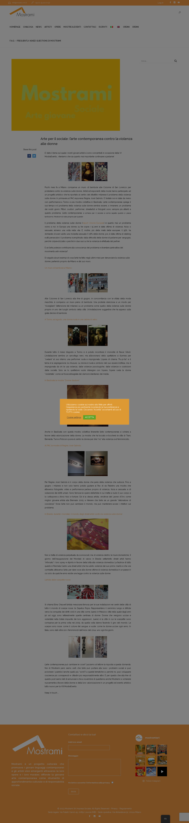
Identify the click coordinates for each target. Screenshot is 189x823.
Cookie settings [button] (74, 417)
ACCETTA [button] (89, 417)
